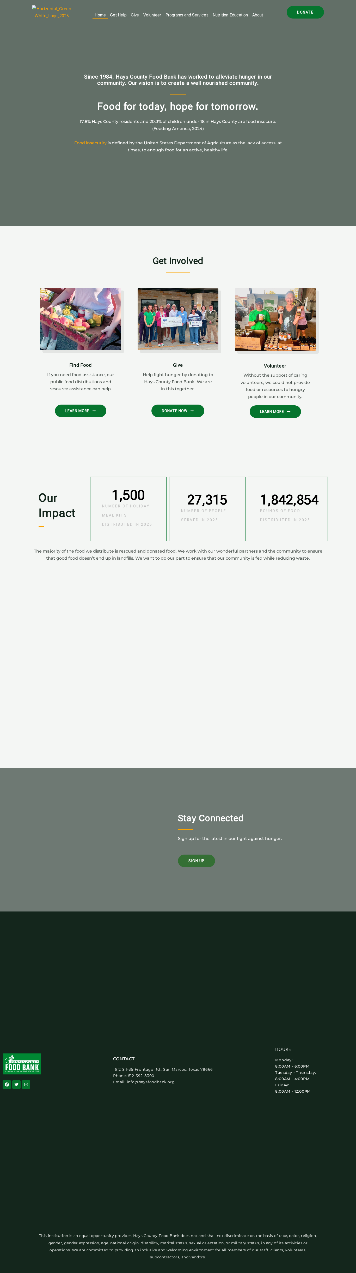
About (257, 15)
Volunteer (152, 15)
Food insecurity (90, 142)
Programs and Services (186, 15)
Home (100, 15)
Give (135, 15)
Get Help (118, 15)
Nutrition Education (230, 15)
